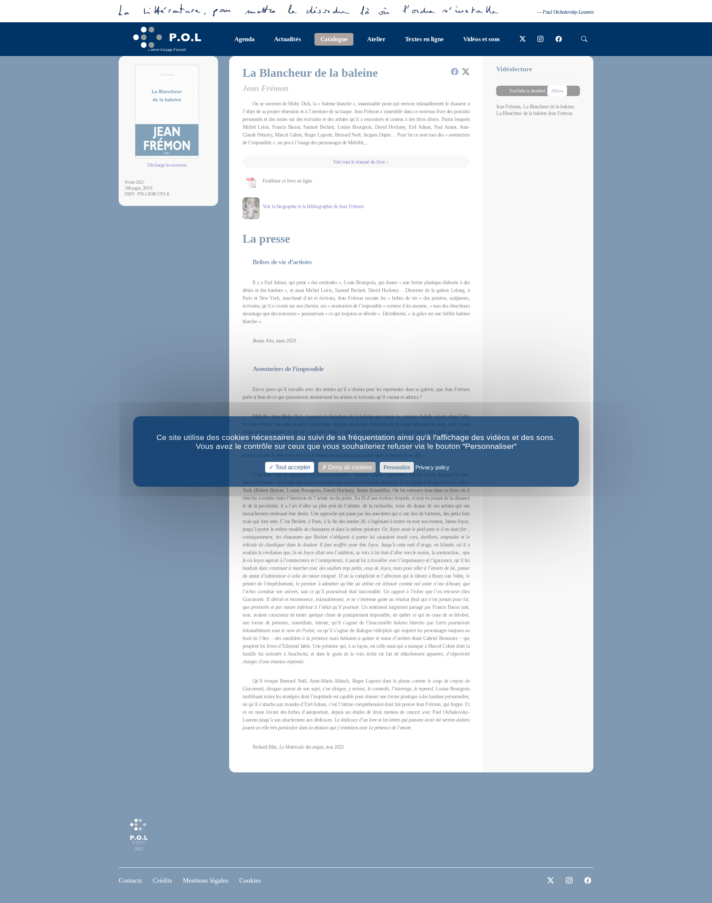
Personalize (396, 467)
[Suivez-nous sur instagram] (540, 39)
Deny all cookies (349, 467)
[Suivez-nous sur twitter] (523, 39)
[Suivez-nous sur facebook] (559, 39)
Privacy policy (432, 467)
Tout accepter (292, 467)
